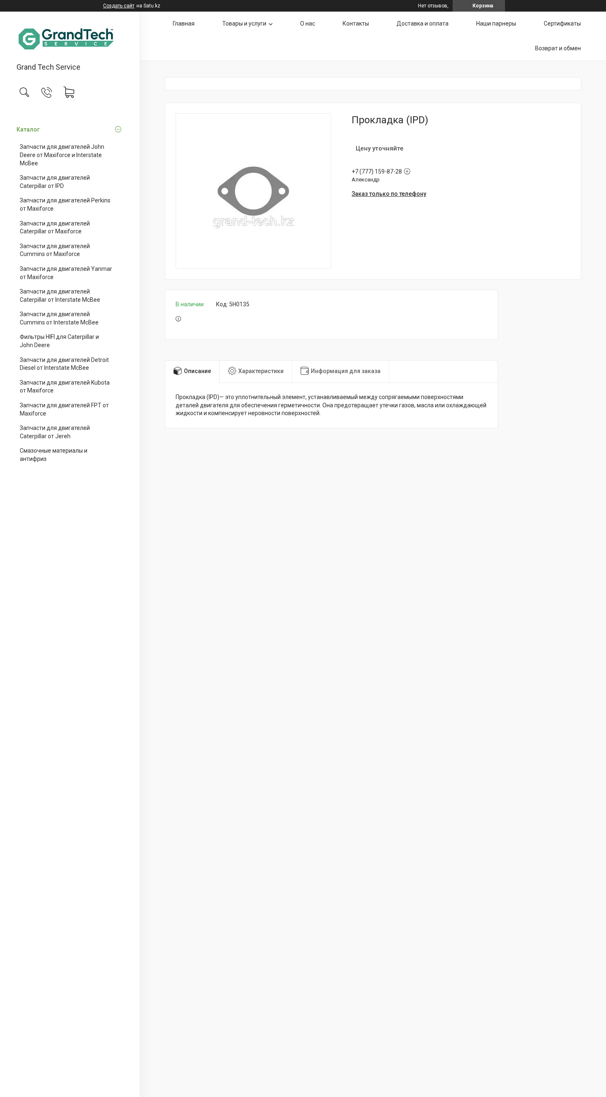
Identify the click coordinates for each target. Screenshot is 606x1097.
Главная (184, 23)
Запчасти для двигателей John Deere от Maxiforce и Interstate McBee (62, 154)
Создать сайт (118, 6)
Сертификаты (562, 23)
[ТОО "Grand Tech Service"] (69, 38)
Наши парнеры (496, 23)
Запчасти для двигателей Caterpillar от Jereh (55, 432)
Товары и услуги (244, 23)
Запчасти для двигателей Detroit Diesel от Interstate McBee (64, 364)
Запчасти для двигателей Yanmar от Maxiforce (66, 272)
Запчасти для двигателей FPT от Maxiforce (64, 409)
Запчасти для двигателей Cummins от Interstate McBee (59, 318)
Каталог (28, 129)
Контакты (356, 23)
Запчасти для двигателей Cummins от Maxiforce (55, 250)
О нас (307, 23)
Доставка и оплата (423, 23)
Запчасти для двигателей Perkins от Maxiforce (65, 204)
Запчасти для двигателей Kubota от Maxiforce (65, 386)
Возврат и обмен (558, 48)
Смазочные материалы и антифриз (53, 454)
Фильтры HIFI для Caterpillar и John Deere (59, 341)
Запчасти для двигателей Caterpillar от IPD (55, 181)
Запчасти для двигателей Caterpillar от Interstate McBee (60, 295)
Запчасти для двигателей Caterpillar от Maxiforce (55, 227)
